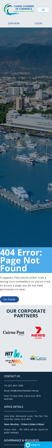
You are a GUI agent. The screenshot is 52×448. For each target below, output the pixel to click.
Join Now (13, 23)
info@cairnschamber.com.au (25, 390)
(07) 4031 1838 (15, 385)
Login (38, 23)
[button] (43, 9)
